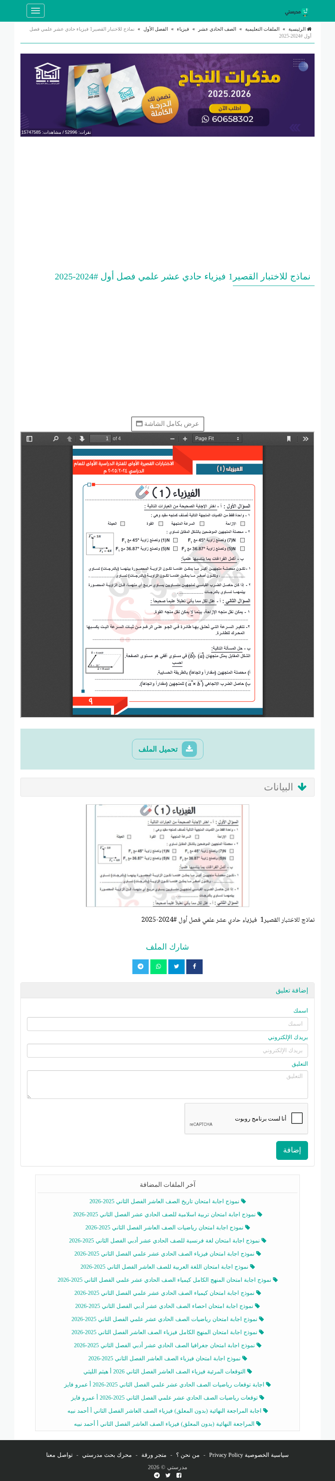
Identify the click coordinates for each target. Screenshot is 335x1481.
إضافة (292, 1150)
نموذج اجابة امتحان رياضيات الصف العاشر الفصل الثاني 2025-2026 (165, 1227)
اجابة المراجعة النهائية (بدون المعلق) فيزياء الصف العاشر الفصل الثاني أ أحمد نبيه (165, 1411)
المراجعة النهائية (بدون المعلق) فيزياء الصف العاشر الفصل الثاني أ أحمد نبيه (165, 1424)
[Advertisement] (167, 202)
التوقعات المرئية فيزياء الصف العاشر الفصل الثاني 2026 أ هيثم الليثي (165, 1371)
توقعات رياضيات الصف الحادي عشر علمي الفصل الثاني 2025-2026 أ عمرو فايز (165, 1398)
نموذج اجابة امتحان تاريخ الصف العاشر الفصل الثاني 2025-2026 (165, 1201)
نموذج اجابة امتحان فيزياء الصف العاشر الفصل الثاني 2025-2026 (165, 1358)
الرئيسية (297, 29)
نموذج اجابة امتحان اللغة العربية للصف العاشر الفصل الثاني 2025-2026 (165, 1267)
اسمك (300, 1011)
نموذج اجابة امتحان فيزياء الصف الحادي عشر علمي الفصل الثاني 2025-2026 (165, 1254)
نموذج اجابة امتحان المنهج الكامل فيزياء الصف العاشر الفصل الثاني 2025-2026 (165, 1332)
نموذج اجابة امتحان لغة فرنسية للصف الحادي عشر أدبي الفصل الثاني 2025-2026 (165, 1241)
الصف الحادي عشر (217, 29)
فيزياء (183, 29)
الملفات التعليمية (262, 29)
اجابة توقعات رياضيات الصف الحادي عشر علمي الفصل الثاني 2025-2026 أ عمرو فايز (165, 1385)
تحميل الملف (159, 749)
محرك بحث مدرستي (107, 1455)
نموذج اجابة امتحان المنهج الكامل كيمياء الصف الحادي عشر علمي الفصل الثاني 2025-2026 (165, 1280)
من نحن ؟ (188, 1455)
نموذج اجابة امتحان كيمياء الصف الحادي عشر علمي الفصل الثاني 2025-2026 (165, 1293)
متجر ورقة (154, 1455)
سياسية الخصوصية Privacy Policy (249, 1455)
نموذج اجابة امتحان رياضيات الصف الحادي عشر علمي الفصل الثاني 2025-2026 (165, 1319)
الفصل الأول (155, 29)
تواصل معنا (59, 1455)
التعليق (300, 1064)
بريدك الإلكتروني (288, 1037)
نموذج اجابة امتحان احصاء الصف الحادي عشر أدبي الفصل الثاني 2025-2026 (165, 1306)
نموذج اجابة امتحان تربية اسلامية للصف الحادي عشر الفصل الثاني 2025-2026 (165, 1214)
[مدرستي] (298, 10)
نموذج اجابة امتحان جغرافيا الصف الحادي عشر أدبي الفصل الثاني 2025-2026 (165, 1345)
